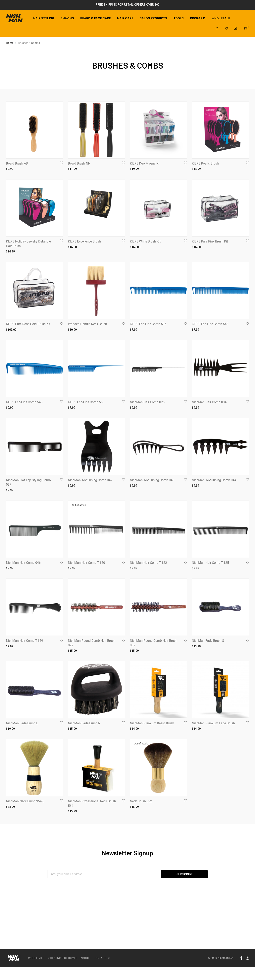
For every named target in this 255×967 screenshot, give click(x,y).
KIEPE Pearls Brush (205, 163)
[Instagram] (247, 957)
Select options (74, 168)
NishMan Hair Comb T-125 (210, 563)
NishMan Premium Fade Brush (213, 723)
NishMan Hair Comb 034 (209, 402)
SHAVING (67, 18)
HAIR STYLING (43, 18)
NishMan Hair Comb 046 (23, 563)
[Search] (217, 28)
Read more (72, 568)
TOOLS (179, 18)
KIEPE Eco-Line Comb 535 (148, 324)
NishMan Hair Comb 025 (147, 402)
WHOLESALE (221, 18)
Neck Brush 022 (141, 801)
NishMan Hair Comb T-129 (24, 641)
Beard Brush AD (17, 163)
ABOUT (84, 958)
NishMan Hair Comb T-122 (148, 563)
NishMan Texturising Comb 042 (90, 480)
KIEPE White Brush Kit (145, 241)
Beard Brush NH (79, 163)
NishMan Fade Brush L (22, 723)
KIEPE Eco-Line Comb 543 (210, 324)
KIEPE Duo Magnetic (144, 163)
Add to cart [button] (11, 168)
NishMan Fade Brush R (84, 723)
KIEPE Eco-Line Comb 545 (24, 402)
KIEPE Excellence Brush (84, 241)
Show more (27, 168)
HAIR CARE (125, 18)
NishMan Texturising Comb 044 (214, 480)
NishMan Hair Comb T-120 (86, 563)
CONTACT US (102, 958)
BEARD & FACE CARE (95, 18)
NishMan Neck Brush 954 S (25, 801)
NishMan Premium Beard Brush (152, 723)
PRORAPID (197, 18)
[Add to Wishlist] (61, 163)
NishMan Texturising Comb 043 (152, 480)
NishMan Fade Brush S (208, 641)
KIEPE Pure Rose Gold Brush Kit (28, 324)
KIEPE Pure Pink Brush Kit (210, 241)
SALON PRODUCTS (153, 18)
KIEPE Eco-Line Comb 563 (86, 402)
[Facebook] (241, 957)
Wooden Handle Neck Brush (87, 324)
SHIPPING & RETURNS (62, 958)
